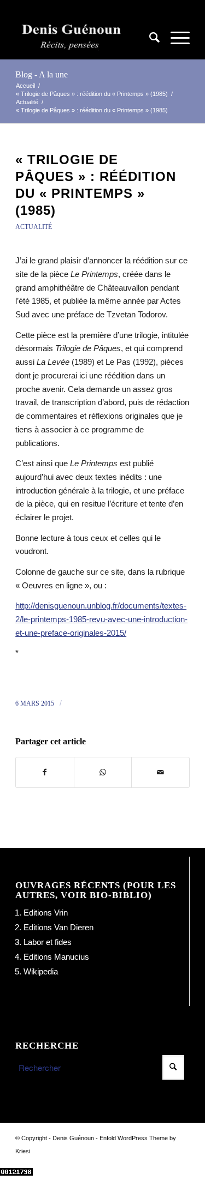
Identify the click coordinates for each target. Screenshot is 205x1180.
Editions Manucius (56, 956)
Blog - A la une (41, 74)
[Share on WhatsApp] (103, 772)
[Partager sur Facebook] (45, 772)
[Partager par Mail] (160, 772)
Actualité (33, 227)
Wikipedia (41, 971)
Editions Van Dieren (58, 927)
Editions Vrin (46, 912)
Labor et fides (48, 942)
